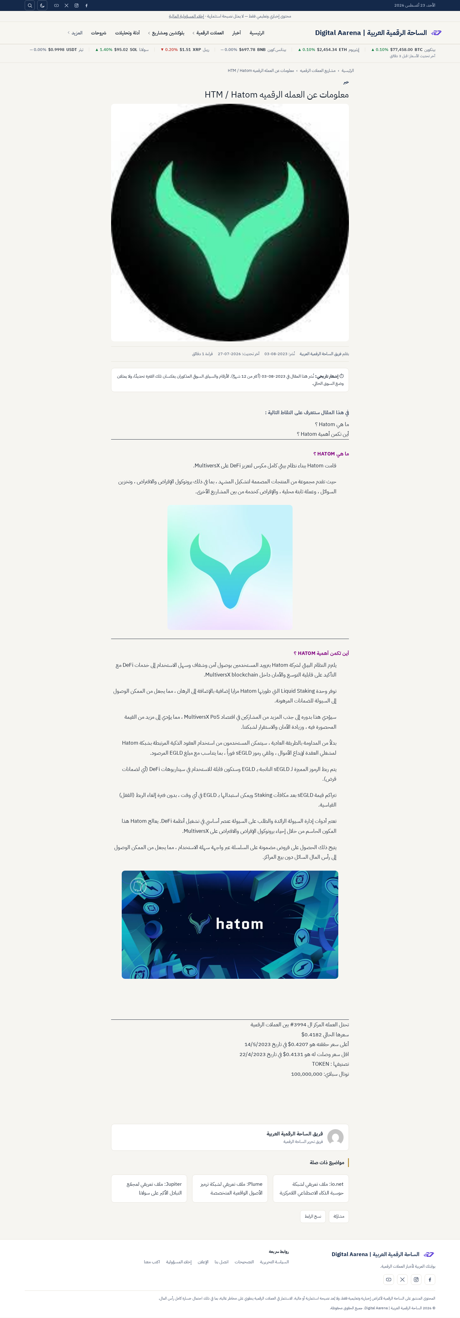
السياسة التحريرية (274, 1262)
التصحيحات (244, 1262)
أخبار (237, 32)
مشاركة (339, 1216)
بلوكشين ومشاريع (168, 32)
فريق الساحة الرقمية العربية (320, 354)
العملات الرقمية (210, 32)
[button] (230, 222)
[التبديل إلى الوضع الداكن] (42, 5)
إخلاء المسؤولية (179, 1262)
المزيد (77, 32)
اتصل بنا (221, 1262)
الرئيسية (257, 32)
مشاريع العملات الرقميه (317, 70)
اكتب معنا (152, 1262)
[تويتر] (66, 5)
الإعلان (203, 1262)
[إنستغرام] (76, 5)
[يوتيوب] (56, 5)
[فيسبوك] (86, 5)
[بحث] (30, 5)
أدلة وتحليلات (127, 32)
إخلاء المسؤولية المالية (186, 16)
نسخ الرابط (313, 1216)
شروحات (98, 32)
